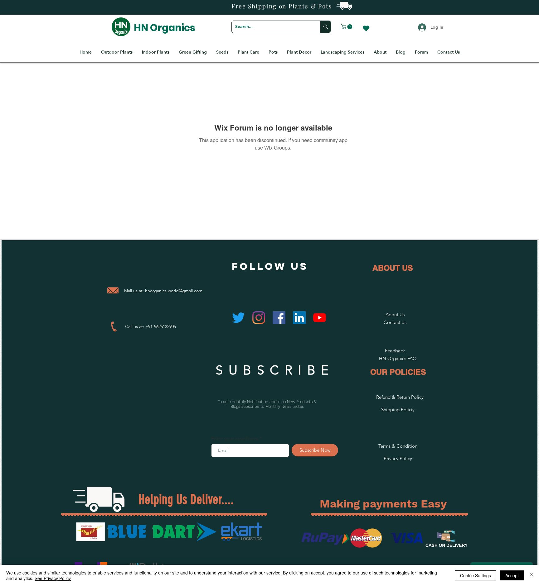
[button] (347, 26)
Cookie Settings (475, 575)
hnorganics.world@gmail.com (173, 290)
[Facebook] (279, 317)
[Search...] (325, 27)
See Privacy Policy (53, 578)
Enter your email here (234, 438)
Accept (512, 575)
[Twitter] (238, 317)
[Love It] (366, 28)
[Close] (531, 575)
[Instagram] (258, 317)
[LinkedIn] (299, 317)
